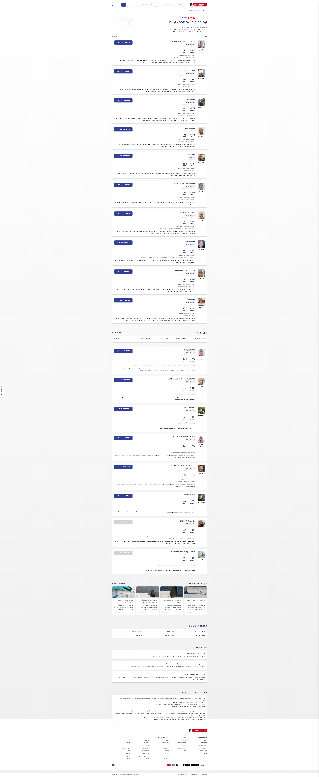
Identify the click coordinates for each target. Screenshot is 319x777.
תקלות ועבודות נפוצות (197, 583)
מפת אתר (204, 774)
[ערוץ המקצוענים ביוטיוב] (168, 765)
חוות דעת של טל (190, 535)
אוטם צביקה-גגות (187, 70)
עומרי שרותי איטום (187, 212)
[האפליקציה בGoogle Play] (195, 765)
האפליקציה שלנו (202, 745)
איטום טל (191, 299)
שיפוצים (128, 753)
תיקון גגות (127, 756)
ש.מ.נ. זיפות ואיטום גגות (185, 270)
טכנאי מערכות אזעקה (144, 756)
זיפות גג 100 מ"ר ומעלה (167, 338)
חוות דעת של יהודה (189, 313)
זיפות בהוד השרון (200, 635)
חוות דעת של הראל (189, 480)
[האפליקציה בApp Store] (186, 765)
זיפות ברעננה (139, 635)
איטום (167, 740)
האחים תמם (190, 154)
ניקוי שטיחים (126, 748)
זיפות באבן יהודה (200, 631)
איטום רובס (190, 128)
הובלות (167, 753)
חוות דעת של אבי (190, 364)
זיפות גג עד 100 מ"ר (199, 338)
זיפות (198, 10)
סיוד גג (141, 338)
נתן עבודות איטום (188, 520)
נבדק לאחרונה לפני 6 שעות (188, 46)
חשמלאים (147, 743)
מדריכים (184, 745)
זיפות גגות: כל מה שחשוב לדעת (172, 601)
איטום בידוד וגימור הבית (185, 183)
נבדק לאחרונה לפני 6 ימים (188, 217)
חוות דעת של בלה (190, 255)
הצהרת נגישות (182, 774)
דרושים (205, 748)
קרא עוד (188, 612)
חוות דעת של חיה (190, 55)
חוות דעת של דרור (190, 113)
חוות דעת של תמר (190, 139)
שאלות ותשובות (182, 743)
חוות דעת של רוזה (190, 284)
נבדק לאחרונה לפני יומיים (189, 130)
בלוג (185, 750)
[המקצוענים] (198, 4)
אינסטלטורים (165, 743)
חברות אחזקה (165, 758)
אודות (205, 740)
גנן (168, 745)
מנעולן (128, 740)
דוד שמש (166, 748)
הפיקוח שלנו (203, 743)
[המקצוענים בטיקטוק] (177, 765)
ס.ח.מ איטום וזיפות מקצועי (183, 436)
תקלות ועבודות (182, 748)
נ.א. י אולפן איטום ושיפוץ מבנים (182, 465)
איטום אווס (191, 99)
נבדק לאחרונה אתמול (190, 159)
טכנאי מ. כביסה (145, 748)
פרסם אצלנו (203, 750)
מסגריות (128, 743)
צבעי (129, 750)
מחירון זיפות (202, 333)
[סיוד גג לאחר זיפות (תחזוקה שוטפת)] (195, 592)
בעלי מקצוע (204, 10)
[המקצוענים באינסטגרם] (174, 765)
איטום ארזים (190, 407)
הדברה (167, 750)
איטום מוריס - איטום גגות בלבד (181, 378)
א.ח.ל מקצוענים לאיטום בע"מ (182, 551)
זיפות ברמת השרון (137, 631)
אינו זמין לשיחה (123, 522)
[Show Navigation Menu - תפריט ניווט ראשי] (113, 5)
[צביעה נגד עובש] (123, 592)
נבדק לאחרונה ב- (187, 75)
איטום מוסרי (190, 241)
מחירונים (184, 740)
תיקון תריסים (126, 758)
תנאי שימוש (194, 774)
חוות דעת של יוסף (190, 393)
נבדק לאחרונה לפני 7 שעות (188, 355)
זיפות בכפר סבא (169, 635)
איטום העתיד (190, 349)
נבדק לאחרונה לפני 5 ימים (188, 104)
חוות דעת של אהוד (189, 564)
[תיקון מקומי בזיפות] (147, 592)
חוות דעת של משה (190, 84)
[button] (115, 36)
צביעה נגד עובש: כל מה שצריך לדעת (125, 601)
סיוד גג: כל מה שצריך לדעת (196, 600)
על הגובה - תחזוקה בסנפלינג (182, 41)
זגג (168, 756)
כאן (155, 719)
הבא (145, 717)
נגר (129, 745)
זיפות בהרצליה (169, 631)
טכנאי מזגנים (146, 750)
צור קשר (204, 753)
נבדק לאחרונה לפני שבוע (189, 188)
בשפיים (193, 17)
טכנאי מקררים (146, 758)
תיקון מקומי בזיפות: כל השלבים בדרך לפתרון (149, 601)
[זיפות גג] (171, 592)
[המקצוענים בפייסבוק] (171, 765)
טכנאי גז (147, 745)
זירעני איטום (190, 494)
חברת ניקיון (146, 740)
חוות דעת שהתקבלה (189, 197)
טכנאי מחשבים (145, 753)
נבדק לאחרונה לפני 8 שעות (188, 413)
